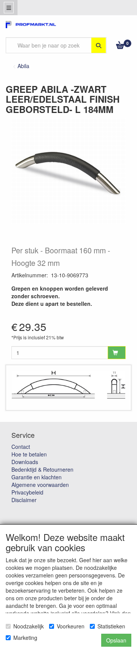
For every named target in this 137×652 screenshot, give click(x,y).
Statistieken (111, 626)
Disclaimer (24, 500)
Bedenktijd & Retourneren (42, 469)
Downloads (24, 462)
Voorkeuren (70, 626)
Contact (20, 446)
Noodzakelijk (28, 626)
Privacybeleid (27, 492)
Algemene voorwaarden (40, 484)
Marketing (25, 637)
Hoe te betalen (29, 454)
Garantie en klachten (36, 477)
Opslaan (116, 640)
